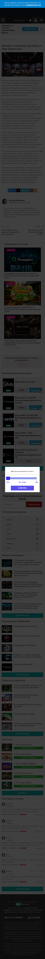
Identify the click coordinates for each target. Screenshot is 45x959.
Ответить (22, 488)
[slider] (8, 478)
